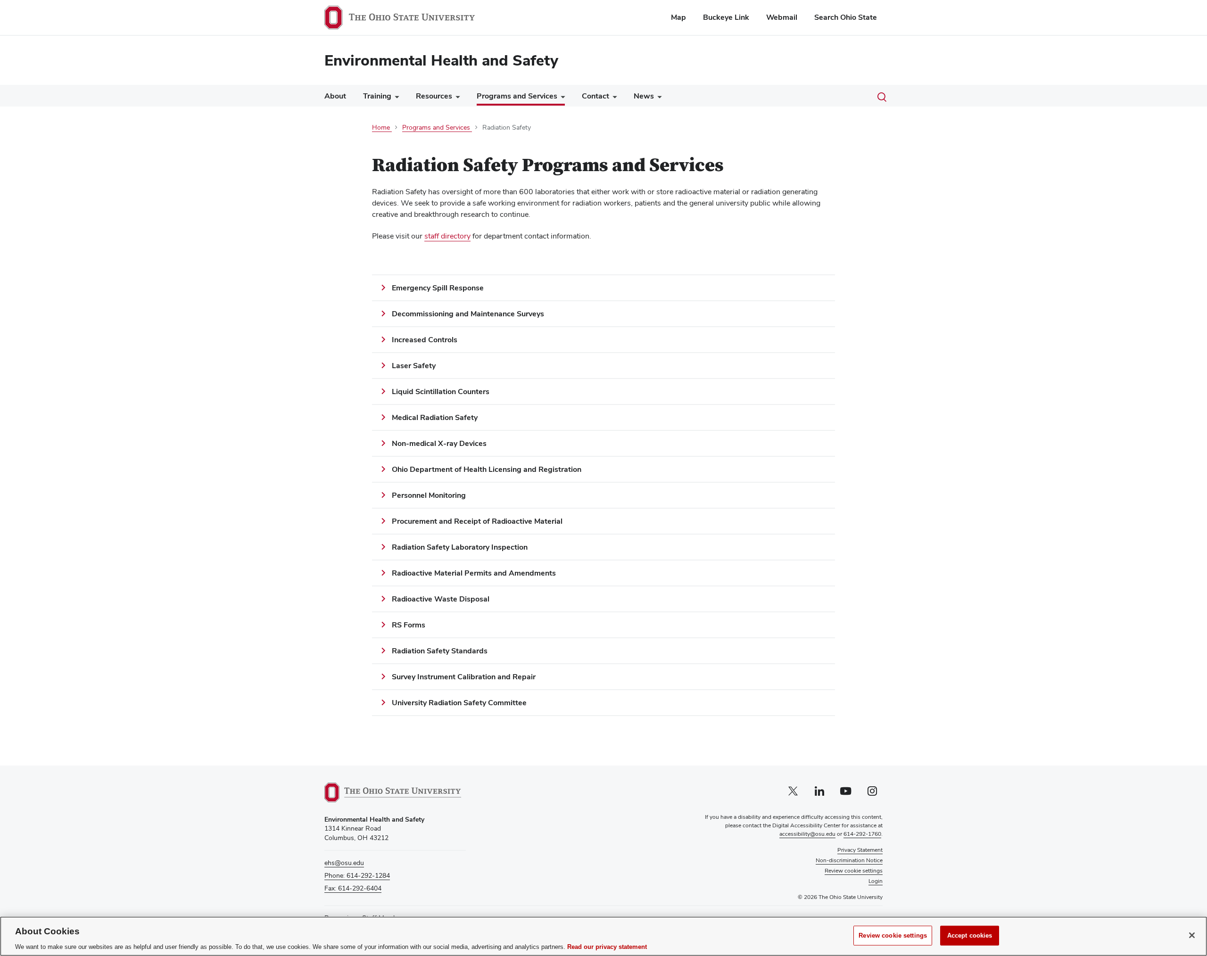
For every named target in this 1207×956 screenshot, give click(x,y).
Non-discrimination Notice (849, 860)
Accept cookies (969, 935)
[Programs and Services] (561, 98)
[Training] (395, 98)
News (644, 96)
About (335, 96)
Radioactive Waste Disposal (440, 599)
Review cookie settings (893, 935)
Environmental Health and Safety (441, 60)
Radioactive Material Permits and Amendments (474, 573)
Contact (595, 96)
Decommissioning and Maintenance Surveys (468, 314)
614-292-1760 (862, 834)
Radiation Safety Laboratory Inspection (460, 547)
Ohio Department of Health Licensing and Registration (486, 469)
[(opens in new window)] (392, 792)
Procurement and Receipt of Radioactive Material (477, 521)
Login (875, 881)
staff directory (447, 236)
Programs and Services (517, 96)
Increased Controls (424, 340)
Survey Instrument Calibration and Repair (464, 677)
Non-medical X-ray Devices (439, 443)
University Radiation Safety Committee (459, 703)
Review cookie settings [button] (854, 870)
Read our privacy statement (607, 946)
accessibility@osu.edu (807, 834)
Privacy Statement (860, 850)
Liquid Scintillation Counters (440, 391)
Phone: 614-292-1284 (357, 875)
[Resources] (456, 98)
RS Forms (408, 625)
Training (377, 96)
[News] (657, 98)
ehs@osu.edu (344, 862)
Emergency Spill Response (438, 288)
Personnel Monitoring (429, 495)
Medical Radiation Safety (435, 417)
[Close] (1192, 935)
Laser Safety (414, 366)
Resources (434, 96)
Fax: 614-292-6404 (352, 888)
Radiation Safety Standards (440, 651)
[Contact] (613, 98)
